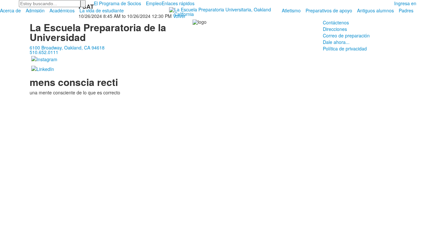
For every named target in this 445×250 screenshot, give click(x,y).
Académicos (62, 10)
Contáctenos (336, 22)
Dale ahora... (336, 42)
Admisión (35, 10)
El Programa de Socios (117, 3)
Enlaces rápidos (178, 3)
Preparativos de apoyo (329, 10)
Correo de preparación (346, 35)
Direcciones (335, 29)
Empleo (154, 3)
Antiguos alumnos (375, 10)
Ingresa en (405, 3)
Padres (406, 10)
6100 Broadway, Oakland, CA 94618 (67, 47)
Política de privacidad (345, 48)
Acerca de (10, 10)
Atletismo (291, 10)
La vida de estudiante (101, 10)
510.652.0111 (44, 52)
